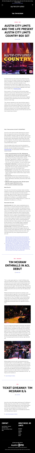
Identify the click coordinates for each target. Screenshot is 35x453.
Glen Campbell (25, 241)
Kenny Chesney (25, 243)
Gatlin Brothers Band (11, 241)
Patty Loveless (15, 246)
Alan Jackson (10, 236)
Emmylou (18, 240)
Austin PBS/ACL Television (6, 426)
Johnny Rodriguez (9, 243)
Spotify (19, 435)
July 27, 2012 (18, 394)
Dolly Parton (27, 239)
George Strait (21, 241)
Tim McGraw (23, 249)
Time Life (27, 249)
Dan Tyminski (19, 239)
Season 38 (7, 375)
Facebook (20, 430)
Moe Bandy (21, 245)
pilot (17, 246)
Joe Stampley (17, 242)
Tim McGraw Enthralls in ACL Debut (17, 265)
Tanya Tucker (16, 249)
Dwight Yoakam (10, 240)
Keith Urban (21, 243)
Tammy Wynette (11, 249)
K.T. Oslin (13, 243)
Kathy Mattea (17, 243)
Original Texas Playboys (9, 246)
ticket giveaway (11, 414)
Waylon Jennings (18, 250)
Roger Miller (19, 247)
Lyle (23, 244)
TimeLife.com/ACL (17, 88)
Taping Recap (19, 258)
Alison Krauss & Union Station (17, 236)
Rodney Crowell (15, 247)
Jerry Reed (13, 242)
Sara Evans (27, 247)
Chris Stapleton (14, 239)
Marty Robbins (8, 245)
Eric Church (22, 240)
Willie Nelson (23, 250)
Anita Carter (23, 236)
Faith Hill (25, 240)
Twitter (19, 432)
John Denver (21, 242)
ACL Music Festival (5, 427)
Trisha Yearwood (9, 250)
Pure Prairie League (22, 246)
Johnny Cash (25, 242)
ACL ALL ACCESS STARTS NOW (17, 3)
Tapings (10, 375)
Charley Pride (10, 239)
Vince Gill (14, 250)
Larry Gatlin (11, 244)
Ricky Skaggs (10, 247)
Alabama (7, 236)
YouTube (19, 434)
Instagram (20, 431)
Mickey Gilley (12, 245)
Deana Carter (23, 239)
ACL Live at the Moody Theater (7, 429)
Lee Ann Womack (15, 244)
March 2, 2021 (18, 39)
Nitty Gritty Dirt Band (26, 245)
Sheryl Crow (7, 249)
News (20, 22)
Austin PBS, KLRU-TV (19, 442)
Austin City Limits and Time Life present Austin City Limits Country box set (17, 31)
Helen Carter (9, 242)
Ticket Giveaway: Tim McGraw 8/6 (17, 389)
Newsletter (20, 428)
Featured (16, 22)
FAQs (3, 430)
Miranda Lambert (16, 245)
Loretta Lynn (20, 244)
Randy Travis (27, 246)
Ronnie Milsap (23, 247)
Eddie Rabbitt (15, 240)
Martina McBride (26, 244)
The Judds (19, 249)
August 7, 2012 (18, 272)
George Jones (16, 241)
